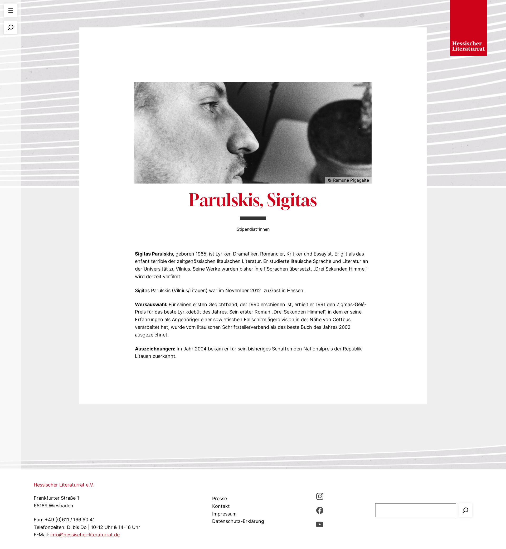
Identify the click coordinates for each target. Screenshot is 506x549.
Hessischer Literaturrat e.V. (64, 485)
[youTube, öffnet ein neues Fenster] (319, 524)
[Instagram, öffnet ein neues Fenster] (319, 496)
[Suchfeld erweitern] (10, 27)
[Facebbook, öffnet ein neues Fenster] (319, 510)
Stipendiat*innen (253, 229)
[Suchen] (465, 510)
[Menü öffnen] (10, 10)
